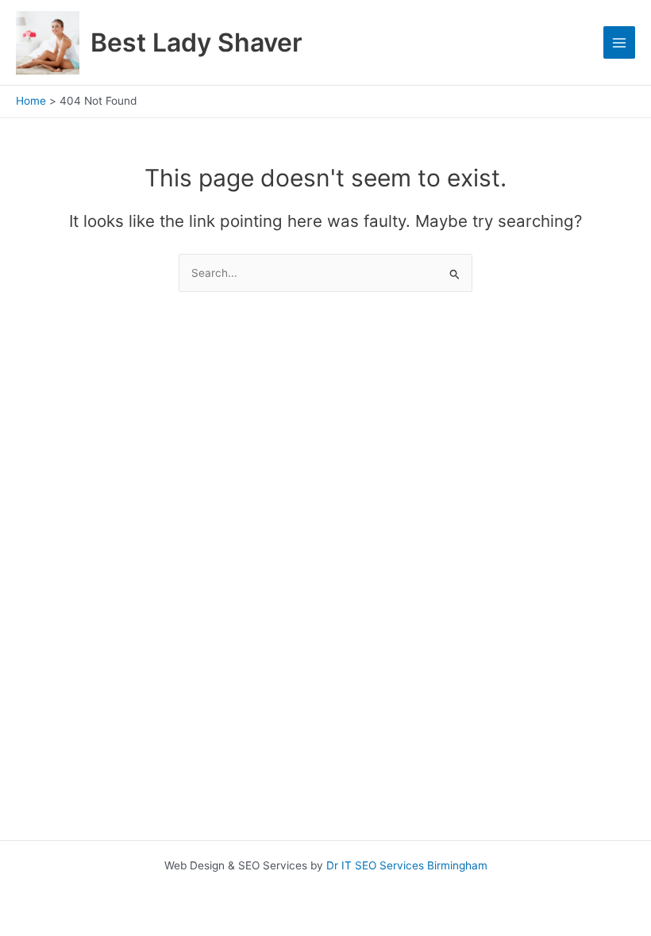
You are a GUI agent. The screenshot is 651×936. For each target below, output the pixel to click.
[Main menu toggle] (619, 42)
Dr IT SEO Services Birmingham (406, 865)
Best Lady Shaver (196, 42)
